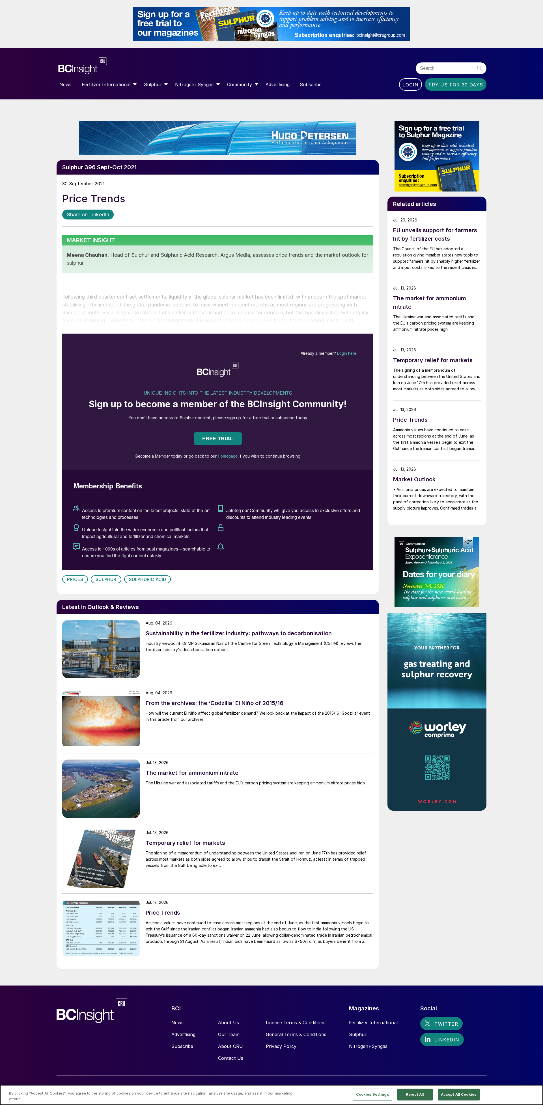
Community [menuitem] (239, 84)
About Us (228, 1022)
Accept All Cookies (459, 1094)
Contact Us (230, 1058)
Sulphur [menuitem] (152, 84)
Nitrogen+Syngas (368, 1046)
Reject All (415, 1094)
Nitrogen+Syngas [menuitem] (194, 84)
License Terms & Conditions (296, 1022)
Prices (75, 579)
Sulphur (106, 579)
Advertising (183, 1034)
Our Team (229, 1034)
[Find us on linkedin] (442, 1039)
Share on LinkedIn (88, 214)
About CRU (230, 1046)
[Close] (534, 1094)
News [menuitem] (65, 84)
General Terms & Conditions (296, 1034)
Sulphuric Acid (147, 579)
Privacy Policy (281, 1046)
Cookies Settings (372, 1094)
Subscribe (182, 1046)
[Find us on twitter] (441, 1023)
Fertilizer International (373, 1022)
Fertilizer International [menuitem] (106, 84)
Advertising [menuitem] (278, 84)
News (177, 1022)
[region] (271, 1095)
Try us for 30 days (455, 85)
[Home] (117, 65)
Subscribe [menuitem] (311, 84)
